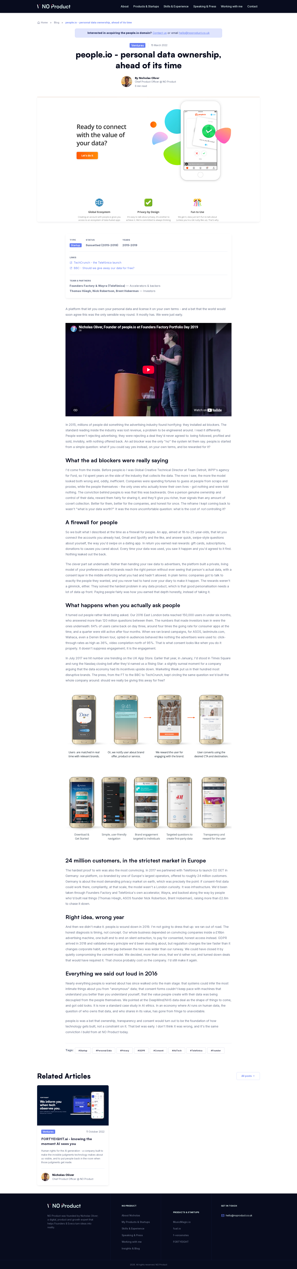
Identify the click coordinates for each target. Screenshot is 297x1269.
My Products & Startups (136, 1221)
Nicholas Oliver (149, 78)
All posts (246, 1075)
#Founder (216, 1050)
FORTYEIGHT (181, 1241)
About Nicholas (131, 1215)
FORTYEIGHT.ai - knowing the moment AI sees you (66, 1141)
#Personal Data (104, 1050)
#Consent (158, 1050)
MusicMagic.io (182, 1221)
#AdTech (177, 1050)
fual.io (177, 1228)
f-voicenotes (181, 1235)
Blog (56, 22)
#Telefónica (196, 1050)
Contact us (160, 33)
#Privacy (124, 1050)
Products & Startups (146, 6)
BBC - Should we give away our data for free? (104, 268)
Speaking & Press (204, 6)
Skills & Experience (176, 6)
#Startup (83, 1050)
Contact (252, 6)
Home (44, 22)
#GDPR (141, 1050)
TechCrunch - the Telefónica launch (97, 262)
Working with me (232, 6)
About (125, 6)
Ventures (137, 45)
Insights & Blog (131, 1248)
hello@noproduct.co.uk (194, 33)
